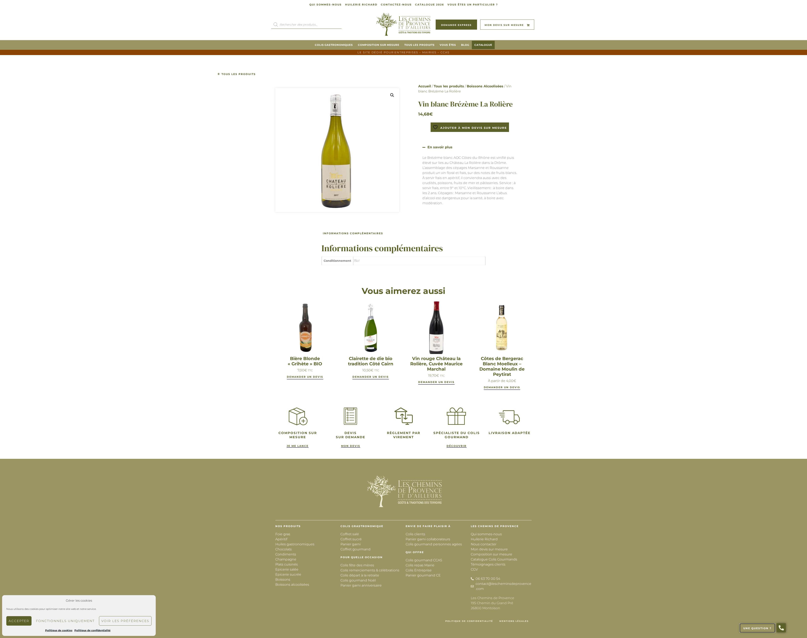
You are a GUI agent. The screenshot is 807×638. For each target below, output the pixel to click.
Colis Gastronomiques (334, 44)
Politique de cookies (58, 630)
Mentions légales (514, 621)
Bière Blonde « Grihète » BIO (305, 361)
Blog (465, 44)
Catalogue (483, 44)
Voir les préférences (125, 621)
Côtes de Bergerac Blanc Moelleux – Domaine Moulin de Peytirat (502, 366)
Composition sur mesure (378, 44)
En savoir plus (439, 147)
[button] (392, 95)
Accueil (424, 86)
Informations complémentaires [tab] (353, 233)
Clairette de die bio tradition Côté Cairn (370, 361)
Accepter (19, 621)
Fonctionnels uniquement (65, 621)
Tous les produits (419, 44)
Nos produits (288, 526)
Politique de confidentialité (92, 630)
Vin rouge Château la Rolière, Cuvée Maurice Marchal (436, 364)
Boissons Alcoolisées (485, 86)
